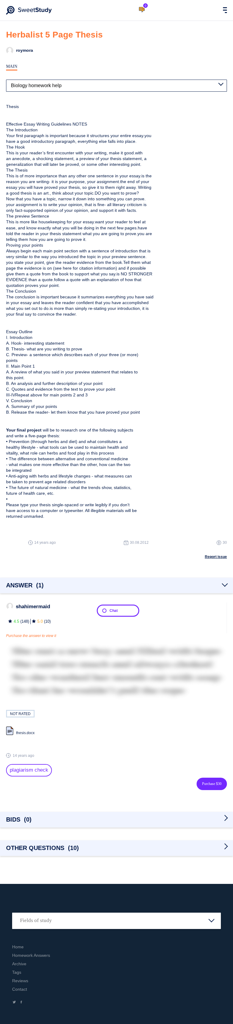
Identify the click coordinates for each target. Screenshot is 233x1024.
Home (18, 946)
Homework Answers (31, 955)
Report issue (216, 557)
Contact (19, 989)
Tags (16, 972)
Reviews (20, 980)
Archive (19, 963)
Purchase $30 (211, 784)
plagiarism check (29, 770)
